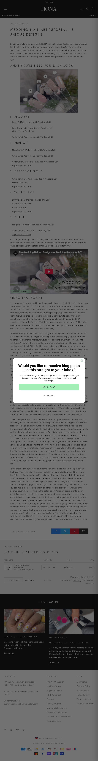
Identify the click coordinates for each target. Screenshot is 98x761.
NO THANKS (49, 396)
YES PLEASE (49, 387)
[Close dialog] (82, 361)
